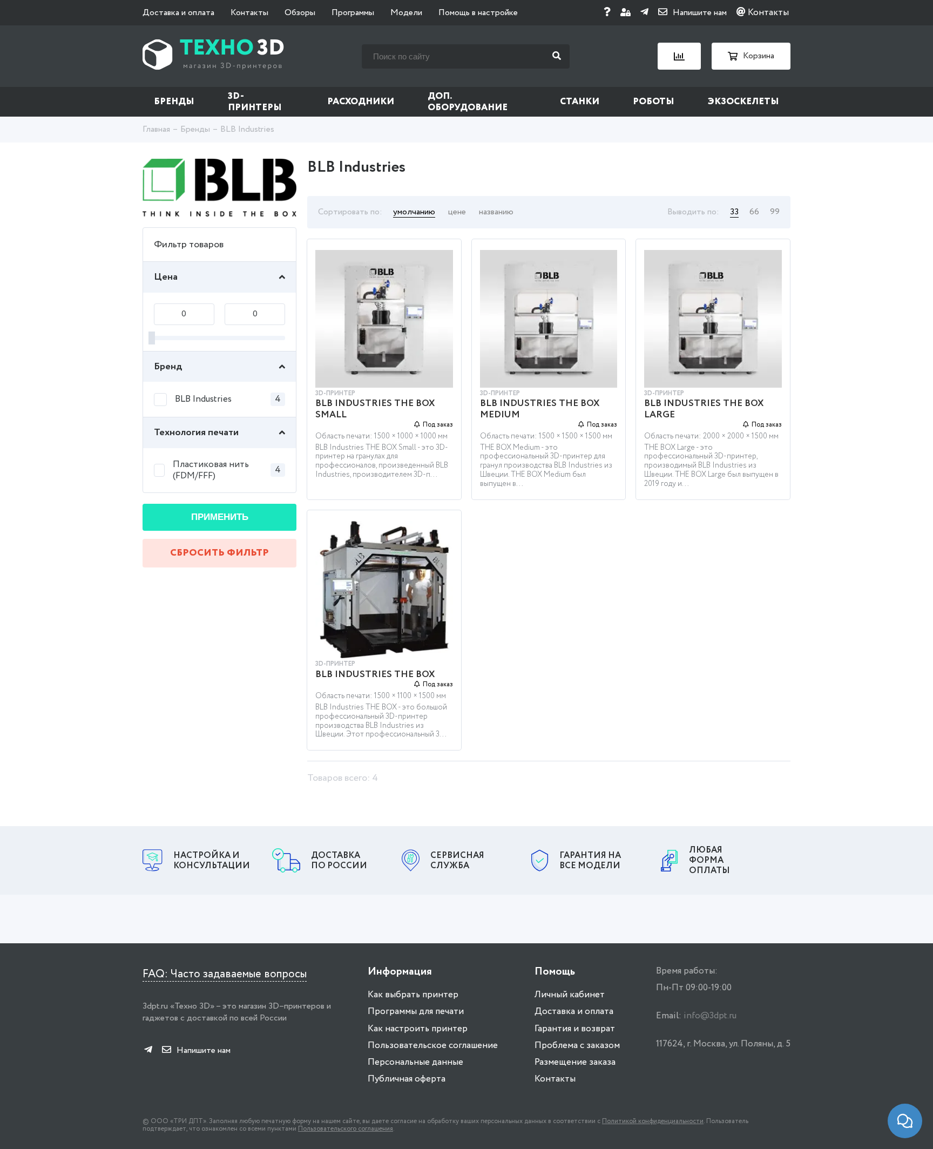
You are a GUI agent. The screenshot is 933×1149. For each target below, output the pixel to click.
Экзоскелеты (743, 102)
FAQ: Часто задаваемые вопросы (225, 974)
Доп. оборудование (468, 102)
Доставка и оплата (178, 12)
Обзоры (300, 12)
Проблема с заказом (577, 1045)
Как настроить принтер (418, 1029)
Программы (353, 12)
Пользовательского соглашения (345, 1128)
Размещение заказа (575, 1062)
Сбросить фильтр (219, 553)
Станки (579, 102)
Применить (219, 517)
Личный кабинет (570, 995)
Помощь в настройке (478, 12)
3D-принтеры (255, 102)
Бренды (174, 102)
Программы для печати (416, 1011)
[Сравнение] (679, 56)
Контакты (249, 12)
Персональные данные (415, 1062)
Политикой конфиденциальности (653, 1121)
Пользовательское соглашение (433, 1045)
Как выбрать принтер (413, 995)
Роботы (653, 102)
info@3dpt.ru (710, 1016)
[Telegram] (644, 12)
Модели (406, 12)
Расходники (360, 102)
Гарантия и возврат (575, 1029)
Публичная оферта (406, 1079)
